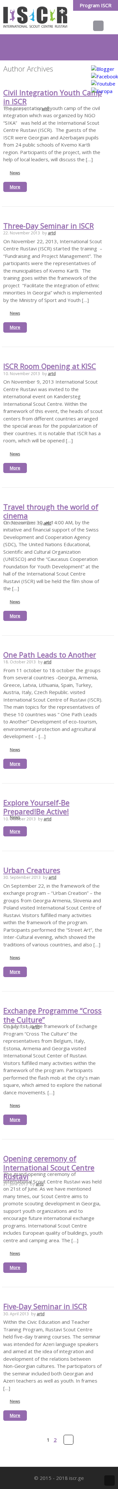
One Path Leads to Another (49, 654)
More (15, 187)
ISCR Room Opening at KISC (49, 366)
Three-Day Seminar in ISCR (48, 225)
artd (45, 109)
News (15, 173)
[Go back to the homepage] (35, 17)
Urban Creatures (31, 870)
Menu (103, 26)
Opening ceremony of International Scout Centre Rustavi (48, 1167)
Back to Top (109, 1480)
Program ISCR (95, 5)
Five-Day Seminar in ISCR (45, 1306)
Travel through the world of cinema (50, 511)
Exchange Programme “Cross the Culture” (52, 1015)
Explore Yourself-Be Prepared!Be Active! (36, 807)
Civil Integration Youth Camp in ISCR (52, 96)
